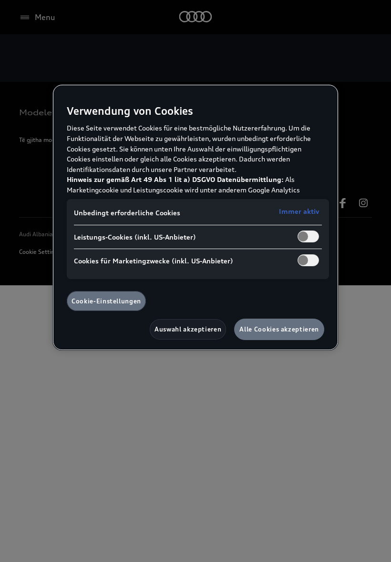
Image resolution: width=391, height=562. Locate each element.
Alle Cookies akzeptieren (279, 329)
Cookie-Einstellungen (106, 301)
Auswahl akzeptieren (187, 329)
